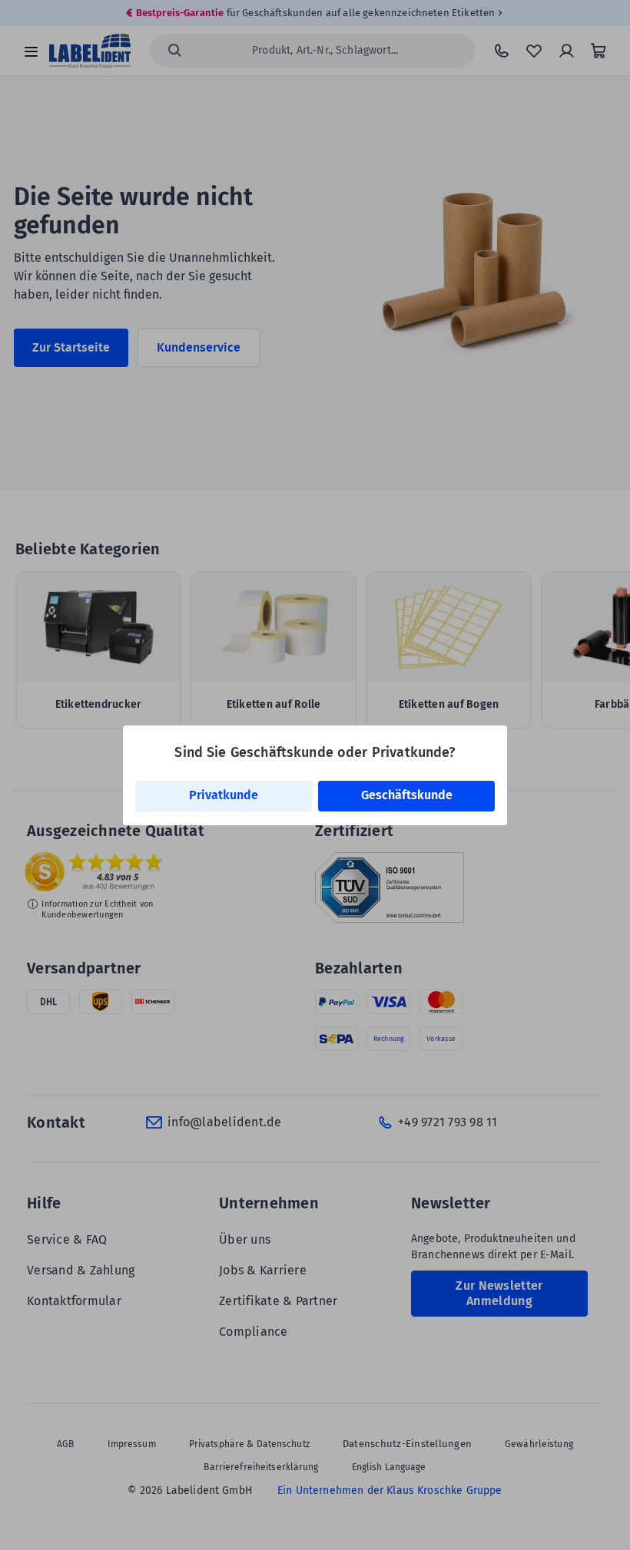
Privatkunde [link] (223, 795)
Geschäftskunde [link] (407, 795)
